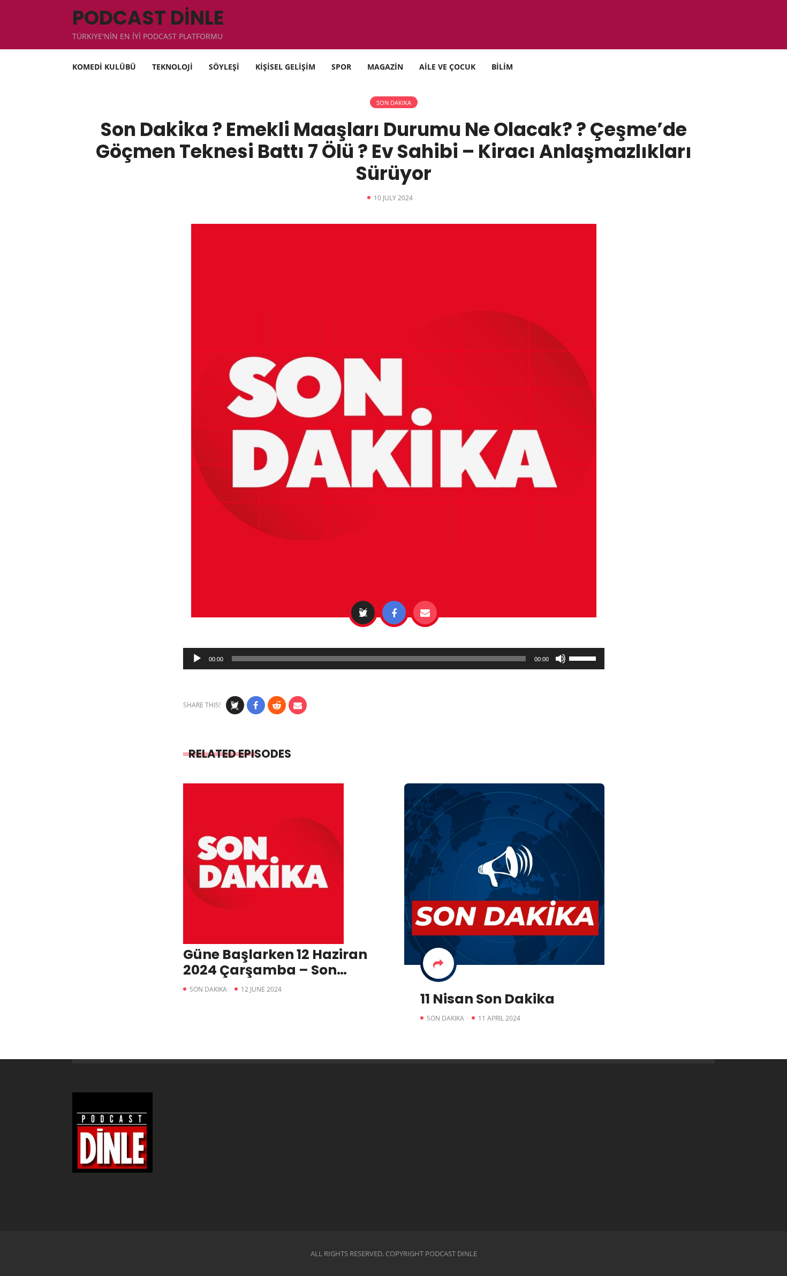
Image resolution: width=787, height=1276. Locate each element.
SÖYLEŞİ (224, 67)
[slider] (584, 657)
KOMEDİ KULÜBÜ (104, 67)
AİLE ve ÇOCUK (447, 67)
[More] (438, 963)
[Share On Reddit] (277, 705)
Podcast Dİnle (148, 18)
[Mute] (560, 658)
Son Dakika (393, 103)
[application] (393, 658)
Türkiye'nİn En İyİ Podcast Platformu (147, 36)
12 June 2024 (261, 989)
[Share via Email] (425, 612)
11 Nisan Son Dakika (487, 999)
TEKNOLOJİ (172, 67)
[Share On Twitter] (363, 612)
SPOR (341, 67)
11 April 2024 (499, 1018)
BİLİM (502, 67)
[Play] (197, 658)
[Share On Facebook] (394, 612)
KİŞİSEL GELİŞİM (285, 67)
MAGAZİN (385, 67)
